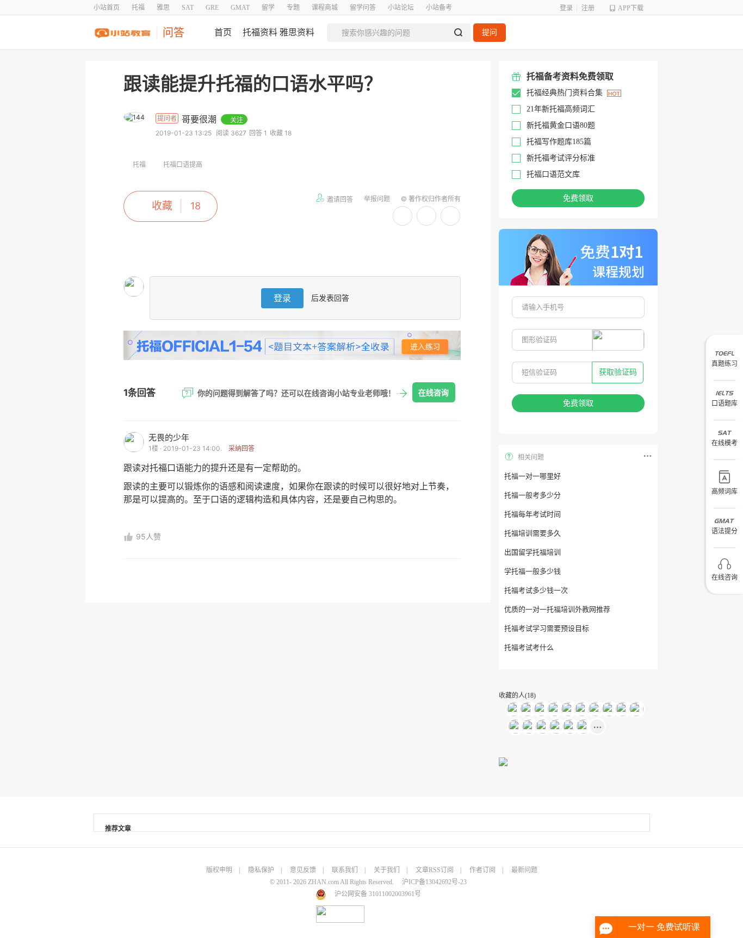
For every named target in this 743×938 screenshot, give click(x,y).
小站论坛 (401, 7)
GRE (212, 7)
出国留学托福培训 (532, 552)
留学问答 (363, 7)
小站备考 (439, 7)
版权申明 (219, 870)
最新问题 (524, 870)
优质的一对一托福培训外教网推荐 (557, 609)
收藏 (162, 206)
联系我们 (345, 870)
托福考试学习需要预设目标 (546, 628)
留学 (268, 7)
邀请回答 (340, 199)
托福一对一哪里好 (532, 476)
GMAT (240, 7)
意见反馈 (303, 870)
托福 (138, 7)
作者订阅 (482, 870)
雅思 (163, 7)
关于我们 (387, 870)
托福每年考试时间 (532, 514)
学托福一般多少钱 (532, 571)
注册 (588, 8)
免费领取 (578, 198)
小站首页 (107, 7)
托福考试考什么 (529, 647)
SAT (188, 7)
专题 (293, 7)
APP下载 (630, 8)
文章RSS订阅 (435, 870)
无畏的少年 (168, 437)
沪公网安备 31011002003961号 (378, 894)
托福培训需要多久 (532, 533)
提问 (489, 32)
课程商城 (325, 7)
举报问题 (377, 199)
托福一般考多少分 (532, 495)
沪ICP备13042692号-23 (434, 882)
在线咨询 (433, 392)
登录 (566, 8)
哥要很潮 (200, 119)
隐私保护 (261, 870)
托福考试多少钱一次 (536, 590)
